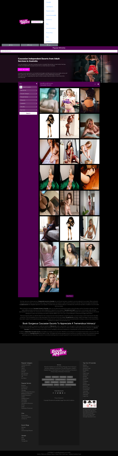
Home (41, 83)
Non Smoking (24, 373)
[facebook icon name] (53, 393)
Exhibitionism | (53, 366)
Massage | (65, 366)
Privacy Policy (49, 32)
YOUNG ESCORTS (25, 365)
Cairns (84, 371)
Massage (23, 390)
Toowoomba (86, 389)
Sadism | (74, 368)
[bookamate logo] (24, 22)
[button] (43, 22)
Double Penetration (26, 395)
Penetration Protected (26, 408)
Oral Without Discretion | (71, 370)
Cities (47, 2)
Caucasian (51, 83)
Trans (49, 45)
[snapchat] (62, 393)
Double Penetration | (67, 368)
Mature (23, 366)
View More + (70, 296)
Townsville (85, 391)
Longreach (85, 381)
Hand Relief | (55, 370)
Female (30, 45)
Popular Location (50, 11)
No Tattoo (23, 378)
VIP (22, 376)
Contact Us (49, 19)
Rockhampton (86, 388)
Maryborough (86, 384)
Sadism (23, 396)
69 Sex (23, 405)
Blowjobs (23, 385)
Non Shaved (24, 375)
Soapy (23, 406)
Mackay (85, 383)
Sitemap (23, 427)
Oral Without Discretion (27, 403)
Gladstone (85, 375)
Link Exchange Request (27, 430)
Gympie (85, 376)
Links (22, 429)
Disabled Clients (25, 398)
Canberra (71, 454)
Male (11, 45)
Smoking (23, 370)
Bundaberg (85, 370)
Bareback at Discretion (26, 393)
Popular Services (50, 15)
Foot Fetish (24, 401)
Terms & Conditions (51, 28)
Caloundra (85, 394)
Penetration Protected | (64, 371)
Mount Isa (85, 386)
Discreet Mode (35, 22)
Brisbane (85, 365)
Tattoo (23, 368)
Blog (47, 24)
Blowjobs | (46, 366)
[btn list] (95, 84)
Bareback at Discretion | (56, 368)
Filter (20, 83)
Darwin (53, 454)
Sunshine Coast (86, 368)
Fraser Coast (86, 373)
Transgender (24, 441)
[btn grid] (98, 84)
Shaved (23, 371)
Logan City (85, 396)
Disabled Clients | (48, 370)
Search (28, 113)
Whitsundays (86, 392)
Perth (60, 454)
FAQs (47, 37)
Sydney (39, 454)
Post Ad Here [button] (24, 69)
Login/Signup (49, 6)
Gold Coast (85, 366)
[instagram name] (55, 393)
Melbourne (43, 454)
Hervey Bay (85, 378)
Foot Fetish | (62, 370)
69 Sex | (52, 371)
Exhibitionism (24, 387)
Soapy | (56, 371)
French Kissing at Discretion (28, 392)
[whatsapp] (65, 393)
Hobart (57, 454)
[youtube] (60, 393)
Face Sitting (24, 388)
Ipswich (85, 379)
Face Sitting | (60, 366)
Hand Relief (24, 400)
